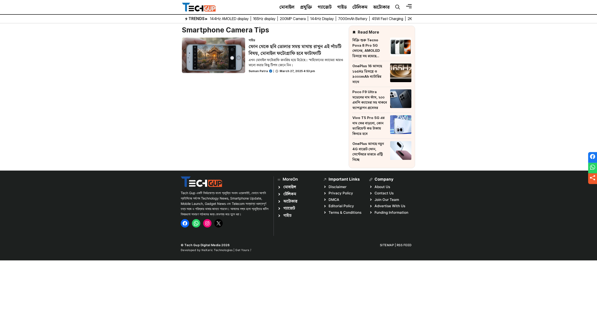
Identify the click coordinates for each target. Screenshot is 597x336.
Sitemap (387, 245)
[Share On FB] (592, 157)
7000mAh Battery (353, 18)
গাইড (342, 7)
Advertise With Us (390, 206)
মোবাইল (287, 7)
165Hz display (264, 18)
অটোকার (381, 7)
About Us (382, 187)
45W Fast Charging (388, 18)
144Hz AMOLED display (230, 18)
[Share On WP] (592, 168)
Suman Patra (258, 71)
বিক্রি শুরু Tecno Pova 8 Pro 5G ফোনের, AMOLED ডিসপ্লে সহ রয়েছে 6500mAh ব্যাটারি (366, 50)
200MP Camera (293, 18)
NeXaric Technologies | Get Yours (225, 250)
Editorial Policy (341, 206)
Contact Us (384, 193)
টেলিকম (360, 7)
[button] (397, 7)
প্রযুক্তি (306, 7)
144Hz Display (322, 18)
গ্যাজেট (325, 7)
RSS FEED (404, 245)
